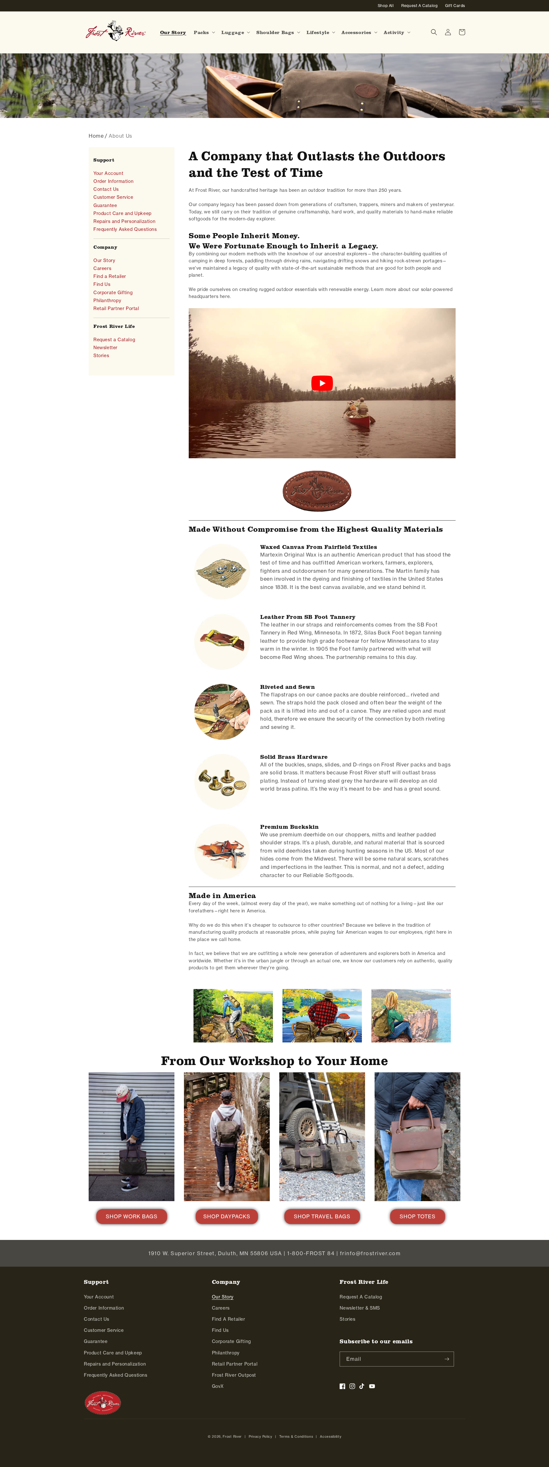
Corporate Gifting (112, 292)
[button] (204, 32)
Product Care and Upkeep (122, 213)
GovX (218, 1386)
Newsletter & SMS (360, 1308)
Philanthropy (107, 300)
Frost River (232, 1437)
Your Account (108, 173)
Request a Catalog (114, 340)
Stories (101, 355)
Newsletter (105, 347)
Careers (102, 268)
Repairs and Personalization (124, 221)
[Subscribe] (447, 1359)
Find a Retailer (109, 276)
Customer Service (113, 197)
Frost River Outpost (234, 1375)
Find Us (101, 284)
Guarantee (105, 205)
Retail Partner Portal (116, 308)
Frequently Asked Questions (125, 229)
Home (96, 136)
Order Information (113, 181)
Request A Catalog (361, 1297)
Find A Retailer (228, 1319)
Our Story (104, 260)
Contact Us (106, 189)
